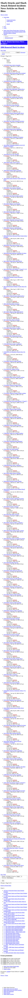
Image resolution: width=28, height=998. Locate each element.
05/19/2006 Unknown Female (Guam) (13, 586)
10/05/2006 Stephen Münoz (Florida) (12, 170)
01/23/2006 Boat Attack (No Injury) (12, 814)
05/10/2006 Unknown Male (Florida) (12, 602)
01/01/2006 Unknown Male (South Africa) (14, 865)
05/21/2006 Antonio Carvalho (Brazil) (13, 578)
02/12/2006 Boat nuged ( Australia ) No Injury (14, 766)
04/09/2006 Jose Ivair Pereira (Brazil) (12, 666)
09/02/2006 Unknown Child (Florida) (12, 228)
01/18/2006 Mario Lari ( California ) (12, 822)
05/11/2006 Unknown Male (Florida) (12, 594)
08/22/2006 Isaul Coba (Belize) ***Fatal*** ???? (15, 269)
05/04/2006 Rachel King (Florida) (12, 618)
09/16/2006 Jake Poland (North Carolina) (13, 196)
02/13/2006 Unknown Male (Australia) (13, 750)
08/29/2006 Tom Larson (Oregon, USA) (13, 245)
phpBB (8, 971)
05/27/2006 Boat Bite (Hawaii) (11, 562)
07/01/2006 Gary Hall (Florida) (11, 449)
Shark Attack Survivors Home (11, 988)
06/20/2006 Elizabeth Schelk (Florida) (13, 481)
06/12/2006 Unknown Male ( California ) (13, 522)
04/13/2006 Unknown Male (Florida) (12, 642)
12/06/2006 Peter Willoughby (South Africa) (14, 89)
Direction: (4, 877)
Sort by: (14, 876)
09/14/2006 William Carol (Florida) (12, 204)
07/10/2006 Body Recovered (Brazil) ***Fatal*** (15, 401)
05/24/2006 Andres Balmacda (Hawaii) (13, 570)
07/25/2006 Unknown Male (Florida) (12, 361)
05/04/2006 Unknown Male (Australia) (13, 610)
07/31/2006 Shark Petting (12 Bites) (12, 328)
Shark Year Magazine (9, 991)
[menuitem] (11, 20)
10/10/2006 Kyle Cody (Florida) (11, 154)
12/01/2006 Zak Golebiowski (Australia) (13, 97)
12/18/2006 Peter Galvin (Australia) (12, 65)
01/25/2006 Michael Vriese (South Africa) (13, 806)
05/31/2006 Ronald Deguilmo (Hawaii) (13, 546)
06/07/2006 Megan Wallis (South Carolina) (14, 530)
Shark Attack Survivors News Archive (13, 990)
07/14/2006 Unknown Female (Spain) (13, 385)
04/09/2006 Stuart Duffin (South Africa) (13, 658)
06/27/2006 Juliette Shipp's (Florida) (12, 473)
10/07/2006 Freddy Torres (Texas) (12, 162)
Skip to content (4, 14)
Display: (4, 876)
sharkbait (7, 66)
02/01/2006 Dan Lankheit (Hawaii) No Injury (14, 790)
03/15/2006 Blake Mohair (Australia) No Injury (15, 725)
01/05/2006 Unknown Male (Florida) (12, 857)
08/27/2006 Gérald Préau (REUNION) (13, 261)
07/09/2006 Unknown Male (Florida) (12, 409)
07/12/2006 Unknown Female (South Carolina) (15, 393)
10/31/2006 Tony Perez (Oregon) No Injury (14, 121)
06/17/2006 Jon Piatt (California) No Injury (14, 498)
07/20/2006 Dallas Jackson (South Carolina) (14, 377)
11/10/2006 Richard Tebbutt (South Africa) (14, 113)
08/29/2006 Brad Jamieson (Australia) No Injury (15, 253)
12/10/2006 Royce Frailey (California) (13, 81)
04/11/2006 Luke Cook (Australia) (12, 650)
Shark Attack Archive (9, 994)
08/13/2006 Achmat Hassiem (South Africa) (14, 296)
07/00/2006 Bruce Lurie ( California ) (12, 465)
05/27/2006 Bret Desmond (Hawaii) (12, 554)
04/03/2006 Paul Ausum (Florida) (11, 682)
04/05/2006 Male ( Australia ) (10, 674)
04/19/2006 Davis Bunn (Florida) (11, 634)
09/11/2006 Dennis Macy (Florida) (12, 212)
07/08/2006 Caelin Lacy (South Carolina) (13, 433)
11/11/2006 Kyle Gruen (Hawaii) (11, 105)
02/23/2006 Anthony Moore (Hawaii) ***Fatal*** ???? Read (12, 742)
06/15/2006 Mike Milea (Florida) (11, 514)
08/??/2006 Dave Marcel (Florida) (12, 320)
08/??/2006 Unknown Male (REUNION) (13, 312)
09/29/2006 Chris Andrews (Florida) (12, 188)
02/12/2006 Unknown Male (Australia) (13, 758)
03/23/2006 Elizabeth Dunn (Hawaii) (12, 700)
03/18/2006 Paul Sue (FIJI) (10, 717)
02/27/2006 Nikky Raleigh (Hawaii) (12, 733)
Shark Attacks (7, 992)
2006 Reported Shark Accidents (13, 47)
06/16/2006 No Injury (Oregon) (11, 506)
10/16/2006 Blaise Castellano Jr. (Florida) (13, 137)
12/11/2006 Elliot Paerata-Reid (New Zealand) (15, 73)
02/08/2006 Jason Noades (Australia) (12, 774)
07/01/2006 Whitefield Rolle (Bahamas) (13, 441)
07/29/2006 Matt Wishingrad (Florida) (13, 336)
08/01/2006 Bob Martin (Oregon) (11, 304)
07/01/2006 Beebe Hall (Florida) (11, 457)
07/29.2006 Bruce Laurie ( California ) (13, 344)
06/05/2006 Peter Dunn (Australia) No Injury (14, 538)
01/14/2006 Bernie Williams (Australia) (13, 830)
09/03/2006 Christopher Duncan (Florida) (13, 220)
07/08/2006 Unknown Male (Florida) (12, 425)
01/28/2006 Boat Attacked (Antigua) (12, 798)
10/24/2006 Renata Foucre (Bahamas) (13, 129)
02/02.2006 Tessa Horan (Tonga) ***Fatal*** (14, 782)
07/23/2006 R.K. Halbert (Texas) (11, 369)
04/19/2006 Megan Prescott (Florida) (12, 626)
